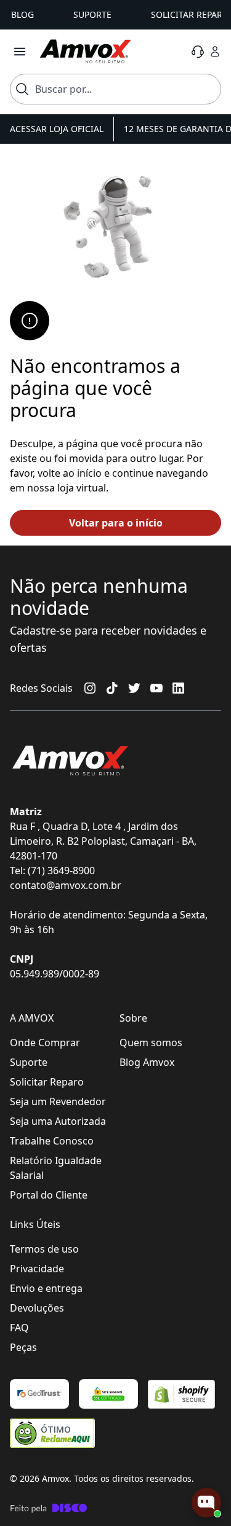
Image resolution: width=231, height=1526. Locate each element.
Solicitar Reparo (47, 1082)
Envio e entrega (46, 1288)
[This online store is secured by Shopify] (181, 1394)
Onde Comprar (45, 1042)
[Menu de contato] (198, 51)
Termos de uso (44, 1249)
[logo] (85, 51)
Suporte (28, 1062)
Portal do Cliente (48, 1195)
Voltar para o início (116, 523)
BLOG (22, 14)
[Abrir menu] (20, 51)
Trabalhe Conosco (52, 1141)
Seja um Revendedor (58, 1101)
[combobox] (115, 89)
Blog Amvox (147, 1062)
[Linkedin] (178, 688)
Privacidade (37, 1268)
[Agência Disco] (48, 1508)
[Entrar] (215, 51)
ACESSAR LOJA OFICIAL (56, 129)
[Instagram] (90, 688)
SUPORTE (92, 14)
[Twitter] (134, 688)
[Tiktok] (112, 688)
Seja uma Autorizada (58, 1121)
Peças (23, 1347)
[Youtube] (156, 688)
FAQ (19, 1327)
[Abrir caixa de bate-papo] (206, 1502)
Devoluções (37, 1308)
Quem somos (151, 1042)
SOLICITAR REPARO (190, 14)
